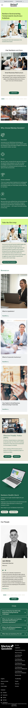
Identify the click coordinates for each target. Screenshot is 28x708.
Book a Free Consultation (9, 262)
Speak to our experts (8, 1)
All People (14, 598)
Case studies (4, 686)
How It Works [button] (13, 511)
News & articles (4, 681)
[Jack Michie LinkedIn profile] (5, 570)
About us (17, 683)
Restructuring (18, 652)
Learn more (14, 92)
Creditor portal (19, 1)
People (16, 681)
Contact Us (16, 456)
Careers (17, 686)
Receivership (18, 675)
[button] (14, 113)
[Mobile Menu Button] (2, 5)
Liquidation (17, 647)
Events (2, 683)
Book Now (4, 511)
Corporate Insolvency (20, 650)
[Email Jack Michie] (2, 570)
